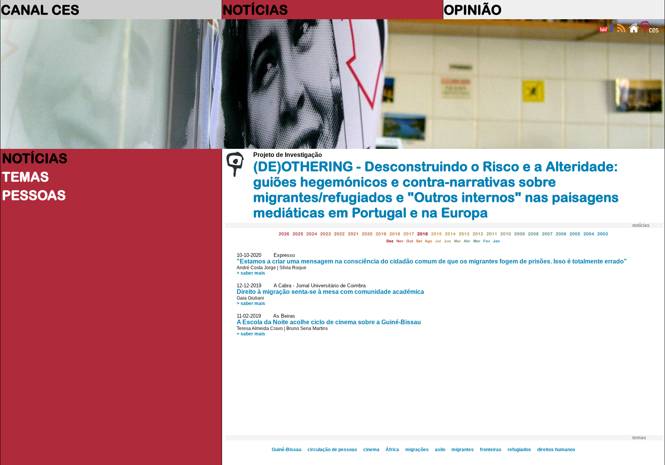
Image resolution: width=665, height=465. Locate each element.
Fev (486, 241)
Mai (457, 241)
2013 (464, 233)
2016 (422, 233)
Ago (428, 241)
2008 (533, 233)
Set (419, 241)
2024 (311, 233)
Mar (476, 241)
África (392, 449)
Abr (467, 241)
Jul (438, 241)
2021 (353, 233)
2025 (297, 233)
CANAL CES (40, 9)
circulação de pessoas (332, 449)
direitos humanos (556, 449)
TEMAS (25, 176)
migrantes (462, 449)
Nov (399, 241)
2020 (367, 233)
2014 (450, 233)
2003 (602, 233)
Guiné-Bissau (286, 449)
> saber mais (251, 273)
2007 (547, 233)
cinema (371, 449)
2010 (505, 233)
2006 (561, 233)
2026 (284, 233)
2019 (381, 233)
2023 (325, 233)
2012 (478, 233)
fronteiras (490, 449)
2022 (339, 233)
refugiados (519, 449)
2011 (491, 233)
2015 (436, 233)
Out (409, 241)
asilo (440, 449)
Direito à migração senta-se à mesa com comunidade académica (330, 291)
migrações (417, 449)
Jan (496, 241)
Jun (447, 241)
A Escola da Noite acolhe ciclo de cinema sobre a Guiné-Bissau (329, 322)
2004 (588, 233)
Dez (389, 241)
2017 (408, 233)
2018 (394, 233)
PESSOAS (34, 195)
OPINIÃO (472, 9)
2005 (575, 233)
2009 (519, 233)
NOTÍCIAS (255, 9)
